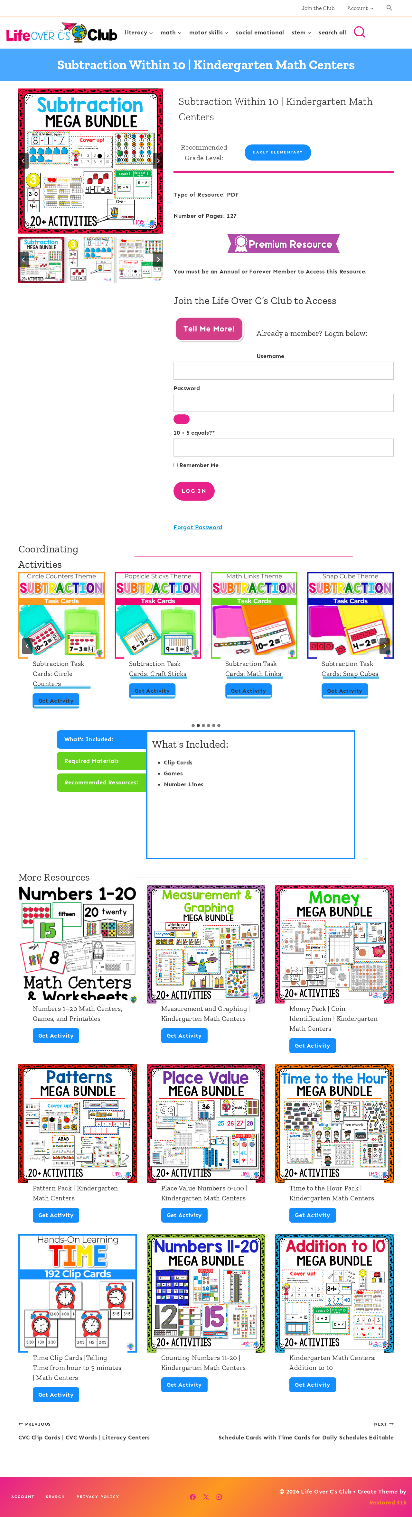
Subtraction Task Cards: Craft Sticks (158, 669)
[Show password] (181, 419)
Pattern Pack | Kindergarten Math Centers (75, 1193)
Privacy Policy (98, 1496)
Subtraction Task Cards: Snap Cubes (350, 669)
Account (22, 1496)
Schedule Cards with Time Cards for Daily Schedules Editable (306, 1431)
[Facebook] (193, 1497)
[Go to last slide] (23, 161)
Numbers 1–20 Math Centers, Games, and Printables (77, 1013)
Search (55, 1496)
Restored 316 (388, 1502)
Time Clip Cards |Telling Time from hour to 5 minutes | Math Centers (77, 1368)
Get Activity (57, 702)
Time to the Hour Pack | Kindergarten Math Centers (331, 1193)
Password (186, 388)
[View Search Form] (359, 32)
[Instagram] (219, 1497)
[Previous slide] (27, 646)
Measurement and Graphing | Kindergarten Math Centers (206, 1013)
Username (270, 356)
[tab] (193, 725)
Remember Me (198, 465)
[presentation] (61, 615)
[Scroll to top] (396, 1492)
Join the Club (318, 8)
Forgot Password (197, 527)
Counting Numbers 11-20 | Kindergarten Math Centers (203, 1363)
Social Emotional (260, 32)
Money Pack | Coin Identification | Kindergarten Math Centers (333, 1018)
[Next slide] (158, 161)
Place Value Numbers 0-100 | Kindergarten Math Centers (204, 1193)
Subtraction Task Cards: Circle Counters (59, 674)
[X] (206, 1497)
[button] (389, 8)
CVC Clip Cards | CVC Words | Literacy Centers (84, 1431)
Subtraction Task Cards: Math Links (253, 669)
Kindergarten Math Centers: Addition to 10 (332, 1363)
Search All (332, 32)
